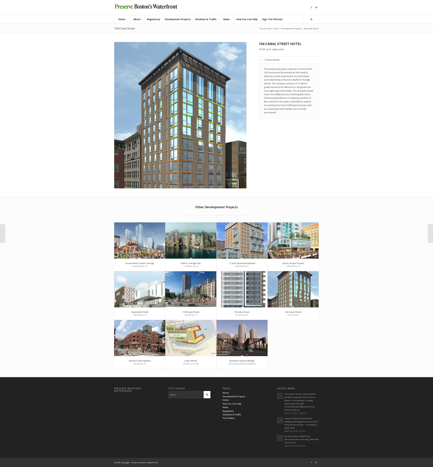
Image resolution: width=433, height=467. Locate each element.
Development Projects (291, 28)
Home (276, 28)
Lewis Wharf (190, 360)
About (226, 392)
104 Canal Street (124, 28)
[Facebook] (311, 7)
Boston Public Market (140, 360)
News (225, 407)
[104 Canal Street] (293, 289)
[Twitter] (316, 7)
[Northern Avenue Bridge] (242, 338)
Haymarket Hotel (139, 311)
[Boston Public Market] (139, 338)
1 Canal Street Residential (242, 263)
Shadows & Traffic (232, 414)
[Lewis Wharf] (190, 338)
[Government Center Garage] (139, 240)
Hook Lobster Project (293, 263)
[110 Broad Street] (190, 289)
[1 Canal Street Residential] (242, 240)
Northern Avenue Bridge (242, 360)
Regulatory (228, 410)
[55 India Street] (242, 289)
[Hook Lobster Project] (293, 240)
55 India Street (242, 311)
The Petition (229, 418)
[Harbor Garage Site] (190, 240)
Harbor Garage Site (191, 263)
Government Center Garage (139, 263)
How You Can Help (232, 403)
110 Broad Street (190, 311)
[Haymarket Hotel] (139, 289)
